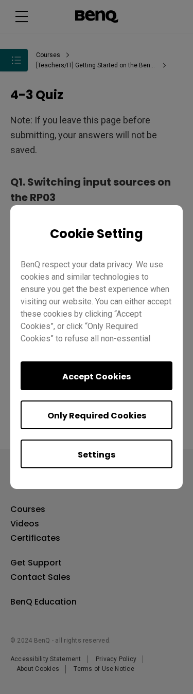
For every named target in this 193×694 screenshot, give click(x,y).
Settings (96, 455)
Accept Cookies (96, 376)
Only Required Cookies (96, 416)
